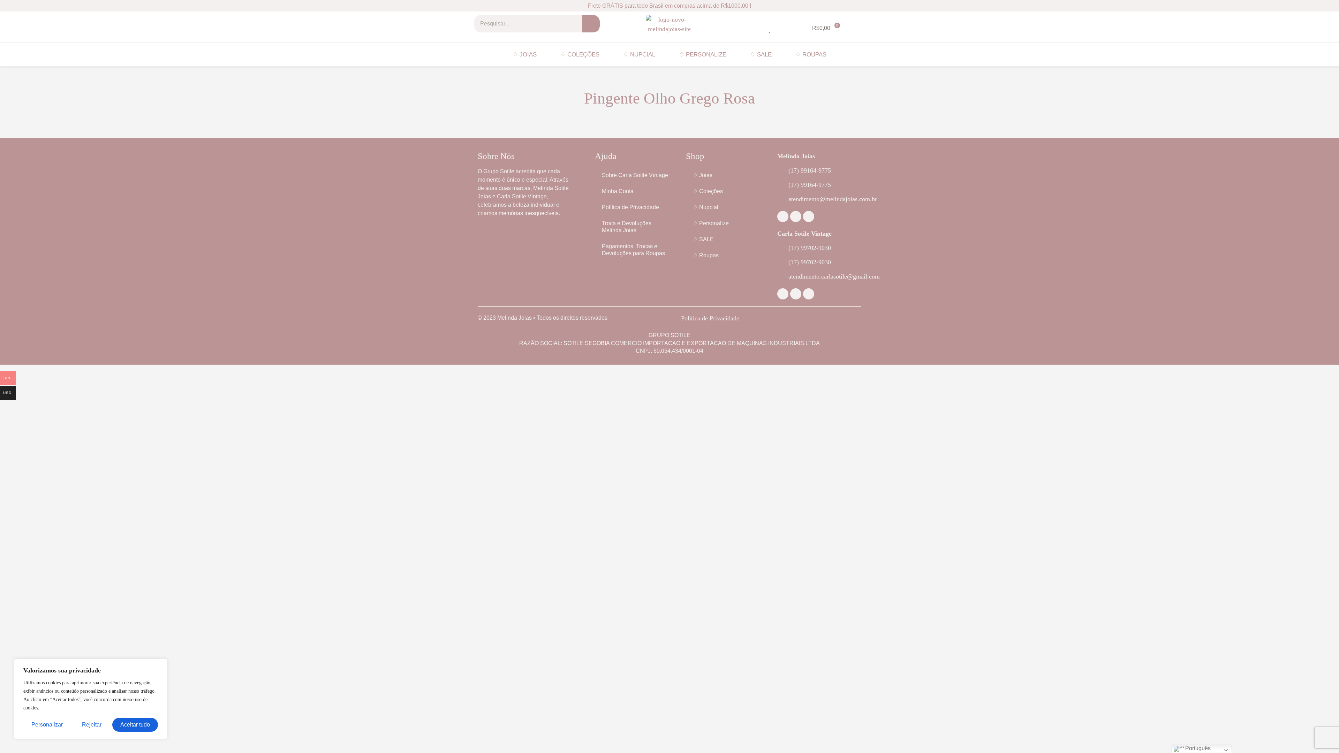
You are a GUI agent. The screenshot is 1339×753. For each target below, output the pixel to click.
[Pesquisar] (591, 23)
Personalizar (47, 725)
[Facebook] (782, 216)
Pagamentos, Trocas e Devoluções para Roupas (633, 249)
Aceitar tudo (135, 725)
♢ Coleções (579, 54)
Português (1197, 748)
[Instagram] (795, 216)
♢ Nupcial (639, 54)
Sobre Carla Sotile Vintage (635, 175)
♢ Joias (525, 54)
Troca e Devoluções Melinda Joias (626, 226)
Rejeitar (91, 725)
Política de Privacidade (630, 207)
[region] (90, 699)
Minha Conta (618, 191)
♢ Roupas (810, 54)
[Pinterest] (808, 216)
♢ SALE (761, 54)
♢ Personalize (702, 54)
